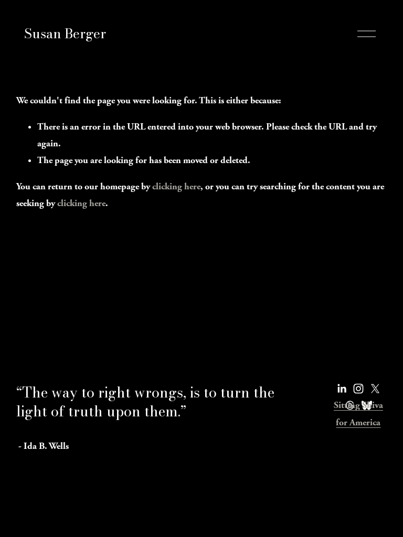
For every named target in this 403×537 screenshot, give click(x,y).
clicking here (176, 186)
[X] (375, 388)
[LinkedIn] (341, 388)
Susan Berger (65, 34)
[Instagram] (358, 388)
